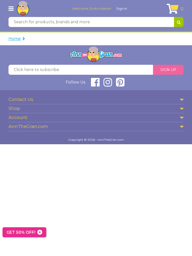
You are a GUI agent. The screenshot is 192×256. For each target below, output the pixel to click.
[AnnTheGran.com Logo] (23, 8)
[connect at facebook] (95, 84)
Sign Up (168, 70)
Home (14, 38)
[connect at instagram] (108, 84)
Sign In (121, 8)
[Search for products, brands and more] (179, 22)
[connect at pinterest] (120, 84)
